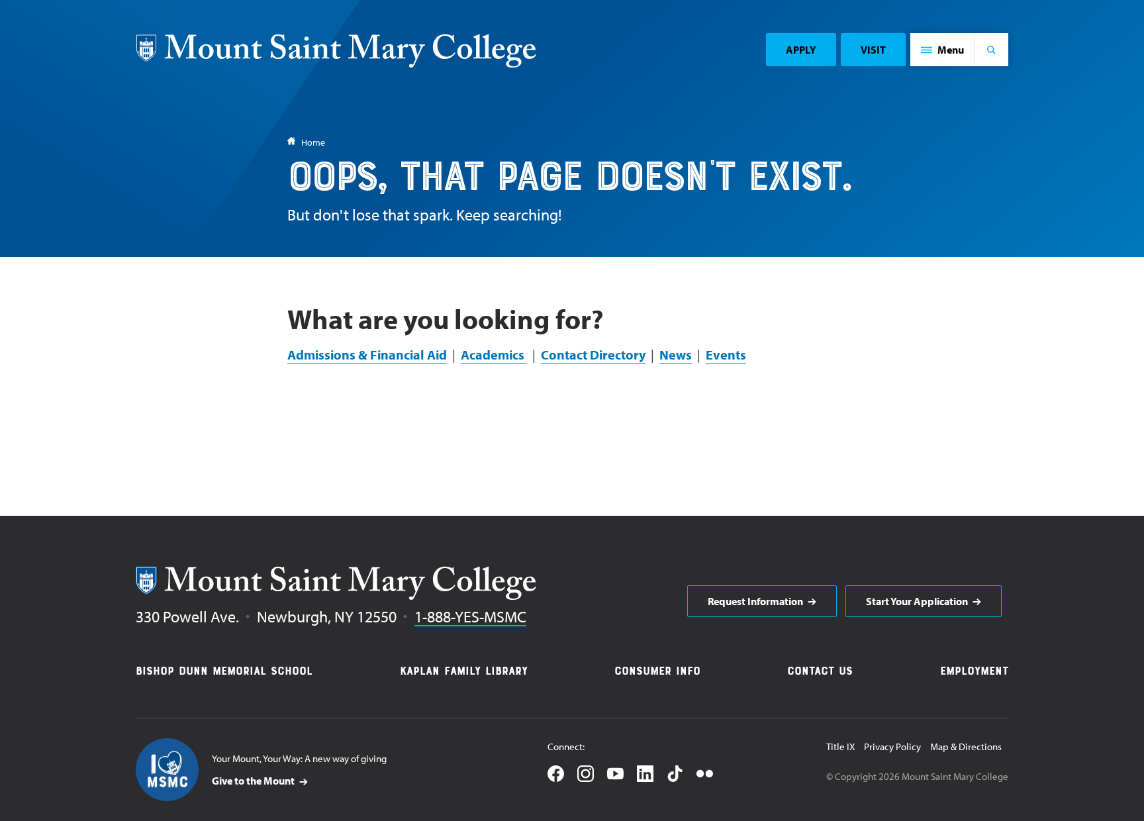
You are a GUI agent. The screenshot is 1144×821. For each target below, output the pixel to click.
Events (726, 354)
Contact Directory (593, 354)
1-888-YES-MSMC (470, 616)
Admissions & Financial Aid (367, 354)
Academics (494, 354)
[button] (942, 49)
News (675, 354)
